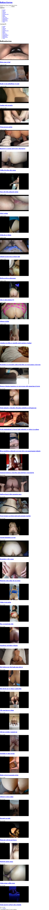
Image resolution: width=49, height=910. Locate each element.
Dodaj (3, 11)
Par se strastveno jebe (6, 624)
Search (13, 6)
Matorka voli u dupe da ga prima (10, 580)
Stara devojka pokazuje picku (9, 192)
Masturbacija (4, 19)
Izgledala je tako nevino (7, 753)
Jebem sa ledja (4, 321)
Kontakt (3, 9)
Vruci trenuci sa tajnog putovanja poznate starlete (15, 516)
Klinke (3, 15)
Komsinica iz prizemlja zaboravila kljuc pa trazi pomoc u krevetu (20, 364)
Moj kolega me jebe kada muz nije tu (11, 667)
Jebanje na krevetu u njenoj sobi (10, 256)
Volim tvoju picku (5, 602)
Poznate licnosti (5, 18)
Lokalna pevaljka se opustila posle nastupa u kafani (15, 343)
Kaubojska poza (5, 14)
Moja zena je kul (5, 62)
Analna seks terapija (6, 105)
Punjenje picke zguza (6, 861)
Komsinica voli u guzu (7, 559)
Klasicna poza (5, 20)
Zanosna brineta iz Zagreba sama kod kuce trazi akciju (17, 472)
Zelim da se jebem (5, 235)
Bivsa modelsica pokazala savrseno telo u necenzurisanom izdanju (20, 451)
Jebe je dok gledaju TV (7, 300)
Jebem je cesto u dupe (6, 796)
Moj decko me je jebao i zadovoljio (10, 688)
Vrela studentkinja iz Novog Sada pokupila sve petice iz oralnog (19, 429)
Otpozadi (4, 12)
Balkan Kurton (6, 2)
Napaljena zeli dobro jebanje (9, 645)
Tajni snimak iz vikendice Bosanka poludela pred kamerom (18, 408)
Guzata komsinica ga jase (8, 537)
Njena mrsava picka (6, 127)
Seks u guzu (4, 17)
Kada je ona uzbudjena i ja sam (9, 83)
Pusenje (3, 13)
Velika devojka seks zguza (8, 170)
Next (5, 908)
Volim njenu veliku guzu (7, 883)
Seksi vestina (4, 213)
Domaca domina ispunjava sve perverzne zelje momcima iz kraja (20, 386)
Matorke (4, 16)
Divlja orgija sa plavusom (8, 278)
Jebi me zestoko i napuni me (8, 732)
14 (3, 908)
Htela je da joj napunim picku (9, 775)
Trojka (3, 21)
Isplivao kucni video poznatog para (10, 494)
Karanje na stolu (5, 818)
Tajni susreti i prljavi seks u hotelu (10, 904)
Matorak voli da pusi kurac (8, 840)
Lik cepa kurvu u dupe (7, 710)
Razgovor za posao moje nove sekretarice (12, 148)
